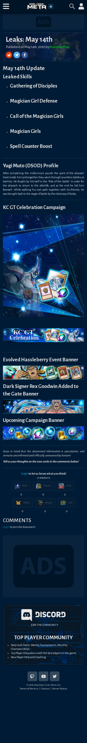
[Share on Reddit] (9, 55)
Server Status (59, 688)
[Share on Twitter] (17, 55)
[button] (6, 6)
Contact (45, 688)
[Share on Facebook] (25, 55)
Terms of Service (29, 688)
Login (24, 473)
